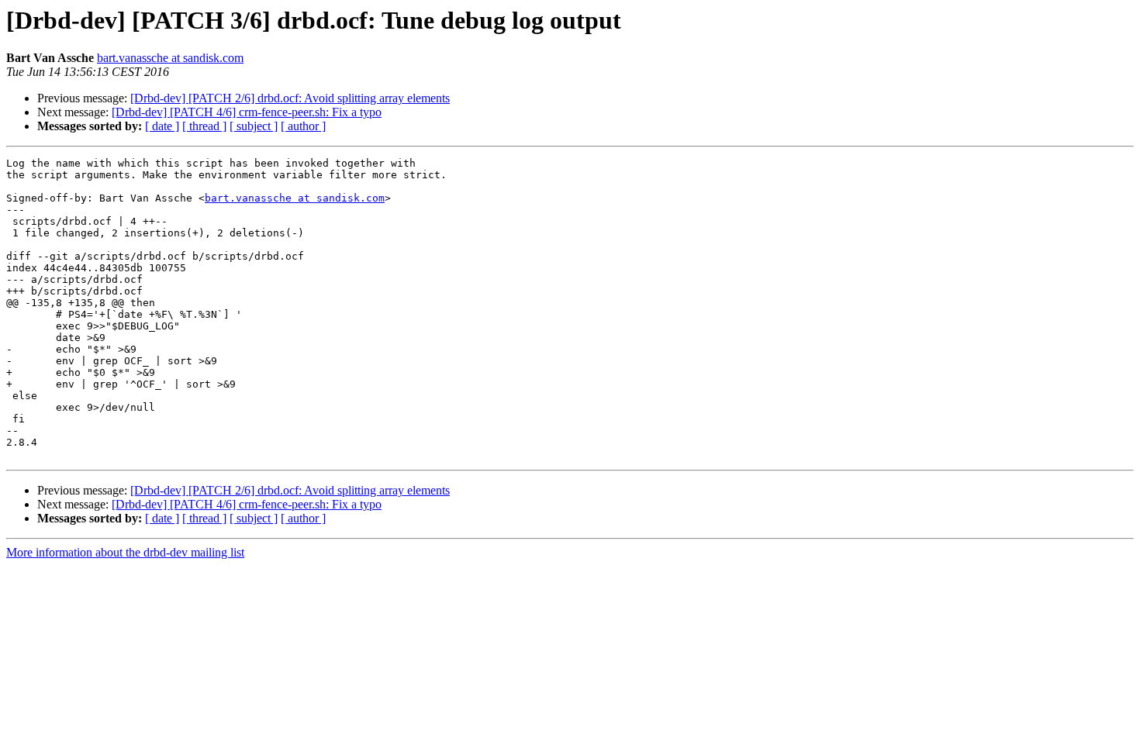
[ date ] (162, 126)
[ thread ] (204, 126)
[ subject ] (254, 126)
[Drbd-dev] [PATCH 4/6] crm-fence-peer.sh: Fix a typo (247, 112)
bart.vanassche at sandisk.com (170, 57)
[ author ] (303, 126)
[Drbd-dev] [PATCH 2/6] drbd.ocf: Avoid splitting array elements (290, 98)
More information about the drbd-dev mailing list (125, 552)
